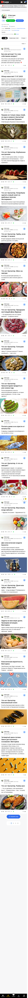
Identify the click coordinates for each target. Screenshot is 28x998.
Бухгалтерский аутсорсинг (15, 49)
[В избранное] (9, 65)
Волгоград (16, 30)
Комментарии (13, 38)
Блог (4, 38)
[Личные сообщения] (21, 2)
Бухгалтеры (16, 110)
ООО (9, 30)
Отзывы (23, 38)
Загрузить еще (14, 816)
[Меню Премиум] (11, 2)
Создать (13, 996)
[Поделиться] (11, 65)
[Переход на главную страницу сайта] (5, 2)
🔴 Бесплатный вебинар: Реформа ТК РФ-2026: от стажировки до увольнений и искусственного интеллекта (13, 6)
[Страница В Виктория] (2, 49)
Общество (16, 72)
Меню (19, 996)
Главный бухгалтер (21, 28)
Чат (3, 20)
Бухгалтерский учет (18, 538)
